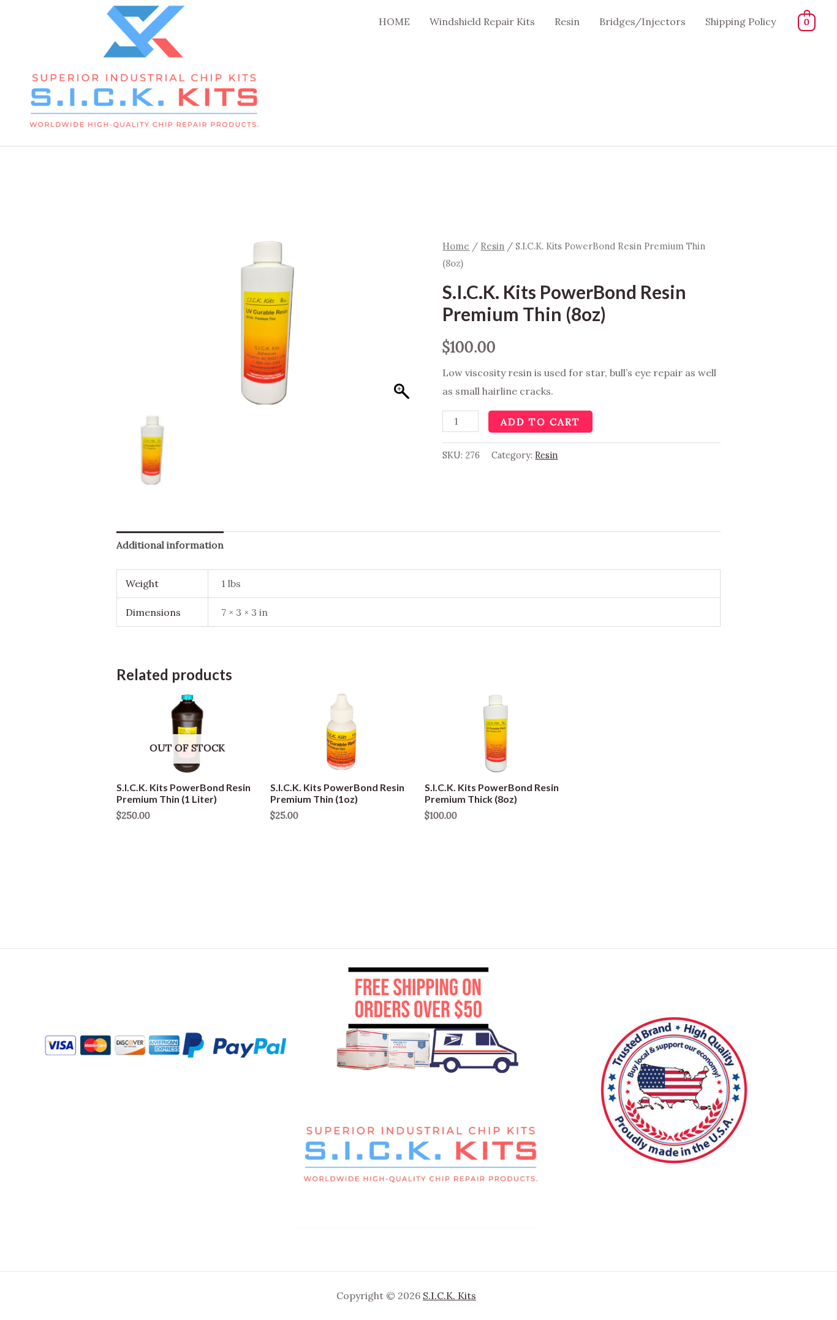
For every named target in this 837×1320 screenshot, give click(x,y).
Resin (567, 21)
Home (455, 246)
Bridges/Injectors (642, 21)
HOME (394, 21)
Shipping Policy (740, 21)
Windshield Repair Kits (482, 21)
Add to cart (540, 421)
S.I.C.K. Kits (449, 1295)
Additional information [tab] (170, 545)
